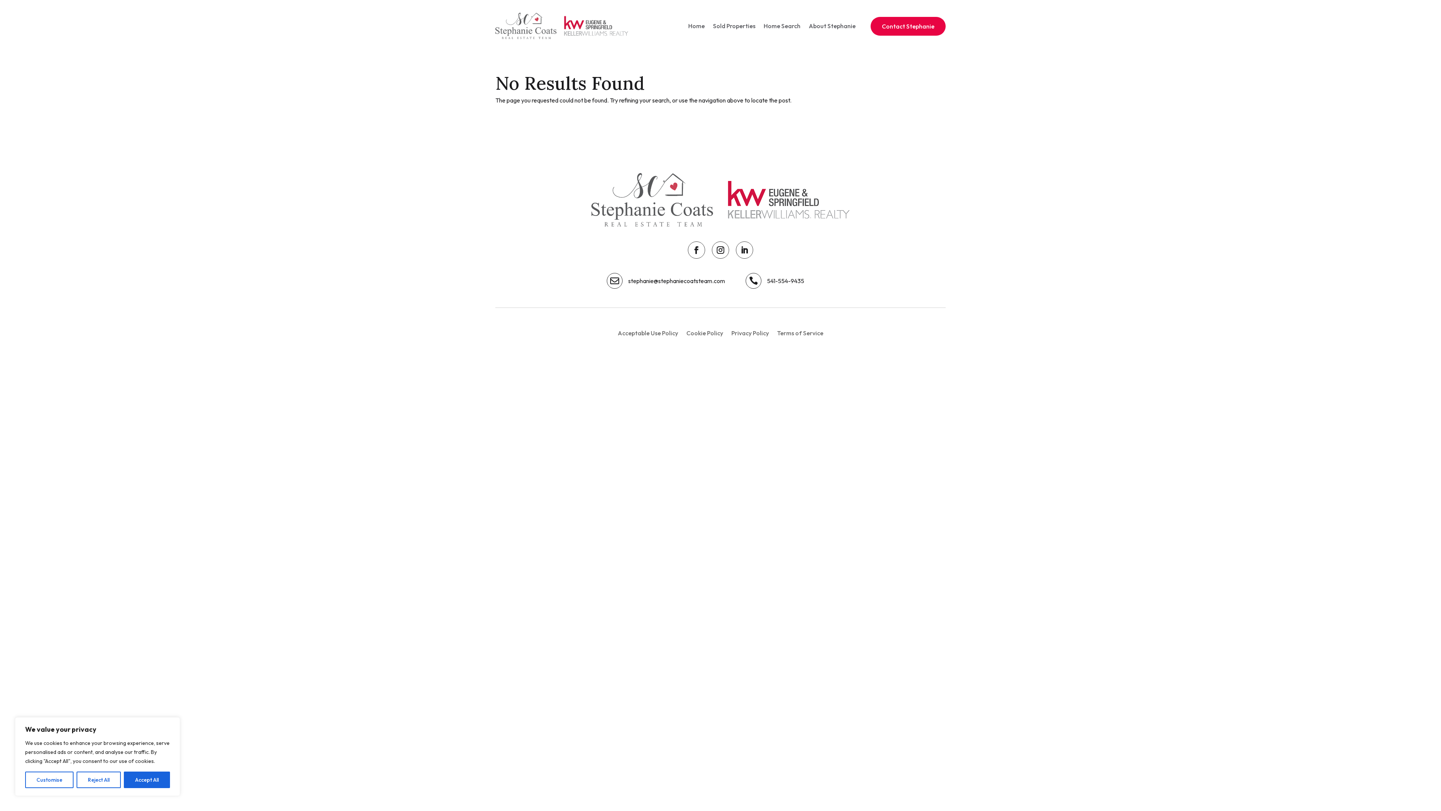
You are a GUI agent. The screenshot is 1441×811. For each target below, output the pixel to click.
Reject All (99, 779)
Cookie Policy (704, 333)
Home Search (782, 26)
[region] (97, 756)
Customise (49, 779)
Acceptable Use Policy (648, 333)
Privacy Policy (750, 333)
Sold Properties (734, 26)
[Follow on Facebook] (696, 250)
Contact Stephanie (908, 26)
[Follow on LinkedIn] (744, 250)
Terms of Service (800, 333)
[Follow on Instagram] (720, 250)
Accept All (147, 779)
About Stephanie (832, 26)
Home (696, 26)
